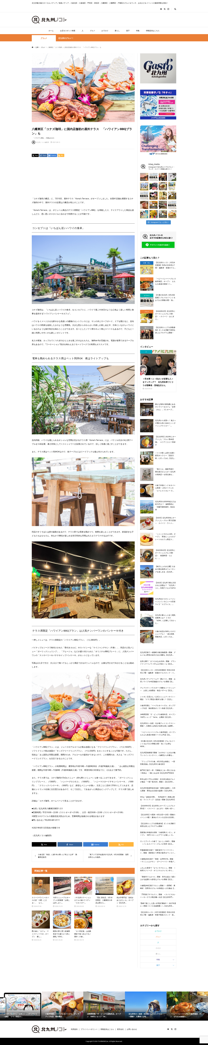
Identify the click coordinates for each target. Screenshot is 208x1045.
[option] (21, 1006)
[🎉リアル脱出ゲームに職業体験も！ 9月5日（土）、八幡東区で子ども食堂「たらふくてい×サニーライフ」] (154, 214)
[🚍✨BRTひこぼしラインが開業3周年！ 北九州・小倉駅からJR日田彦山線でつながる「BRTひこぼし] (154, 186)
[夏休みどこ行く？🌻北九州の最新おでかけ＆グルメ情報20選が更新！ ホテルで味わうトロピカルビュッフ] (144, 196)
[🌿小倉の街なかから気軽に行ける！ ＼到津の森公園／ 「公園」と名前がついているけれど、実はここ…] (172, 177)
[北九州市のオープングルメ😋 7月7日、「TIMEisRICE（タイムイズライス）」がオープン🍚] (172, 214)
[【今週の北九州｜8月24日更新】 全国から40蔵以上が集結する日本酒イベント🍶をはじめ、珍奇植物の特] (154, 177)
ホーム (51, 30)
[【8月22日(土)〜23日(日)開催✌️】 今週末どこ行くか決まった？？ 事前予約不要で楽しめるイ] (144, 186)
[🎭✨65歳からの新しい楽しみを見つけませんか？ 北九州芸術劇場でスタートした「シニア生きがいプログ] (163, 177)
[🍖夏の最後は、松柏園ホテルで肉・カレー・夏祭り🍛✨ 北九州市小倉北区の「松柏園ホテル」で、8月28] (144, 205)
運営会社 (120, 1029)
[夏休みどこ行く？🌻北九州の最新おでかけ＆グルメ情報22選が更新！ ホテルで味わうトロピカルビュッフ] (172, 205)
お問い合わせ (132, 1029)
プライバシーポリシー (89, 1029)
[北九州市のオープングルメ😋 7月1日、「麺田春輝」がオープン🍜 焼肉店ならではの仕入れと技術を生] (163, 186)
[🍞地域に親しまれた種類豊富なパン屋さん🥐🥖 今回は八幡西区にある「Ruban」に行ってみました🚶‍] (163, 214)
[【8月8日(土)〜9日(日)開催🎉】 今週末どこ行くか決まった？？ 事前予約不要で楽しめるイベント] (144, 214)
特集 (138, 30)
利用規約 (74, 1029)
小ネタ (158, 948)
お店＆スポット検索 (67, 30)
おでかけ (104, 30)
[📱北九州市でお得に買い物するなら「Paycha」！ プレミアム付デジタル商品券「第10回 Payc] (172, 186)
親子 (128, 30)
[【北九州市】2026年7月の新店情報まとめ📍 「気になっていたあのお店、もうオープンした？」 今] (144, 177)
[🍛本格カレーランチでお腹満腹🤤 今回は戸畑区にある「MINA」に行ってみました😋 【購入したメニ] (172, 196)
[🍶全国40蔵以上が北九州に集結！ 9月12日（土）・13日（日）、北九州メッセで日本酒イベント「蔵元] (163, 196)
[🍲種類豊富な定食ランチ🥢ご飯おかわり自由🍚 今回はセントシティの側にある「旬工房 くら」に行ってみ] (154, 205)
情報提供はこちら (152, 30)
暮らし (117, 30)
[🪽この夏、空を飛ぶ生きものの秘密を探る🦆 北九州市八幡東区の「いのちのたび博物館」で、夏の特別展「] (163, 205)
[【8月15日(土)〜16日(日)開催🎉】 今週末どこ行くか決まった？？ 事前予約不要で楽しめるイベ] (154, 196)
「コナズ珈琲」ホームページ (50, 800)
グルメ (92, 30)
